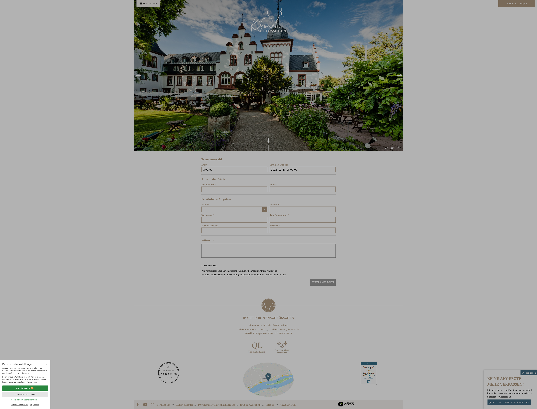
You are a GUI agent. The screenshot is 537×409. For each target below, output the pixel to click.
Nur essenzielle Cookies (25, 394)
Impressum (34, 405)
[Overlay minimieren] (46, 364)
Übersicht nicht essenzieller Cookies (25, 400)
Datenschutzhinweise (19, 405)
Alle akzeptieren (23, 388)
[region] (25, 375)
